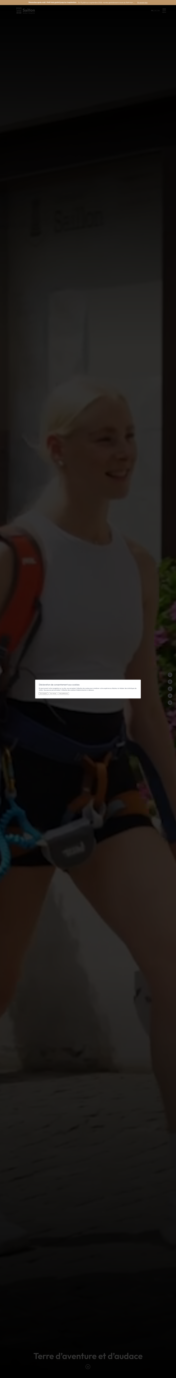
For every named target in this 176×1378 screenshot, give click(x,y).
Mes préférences (63, 693)
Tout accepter (43, 693)
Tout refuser (53, 693)
